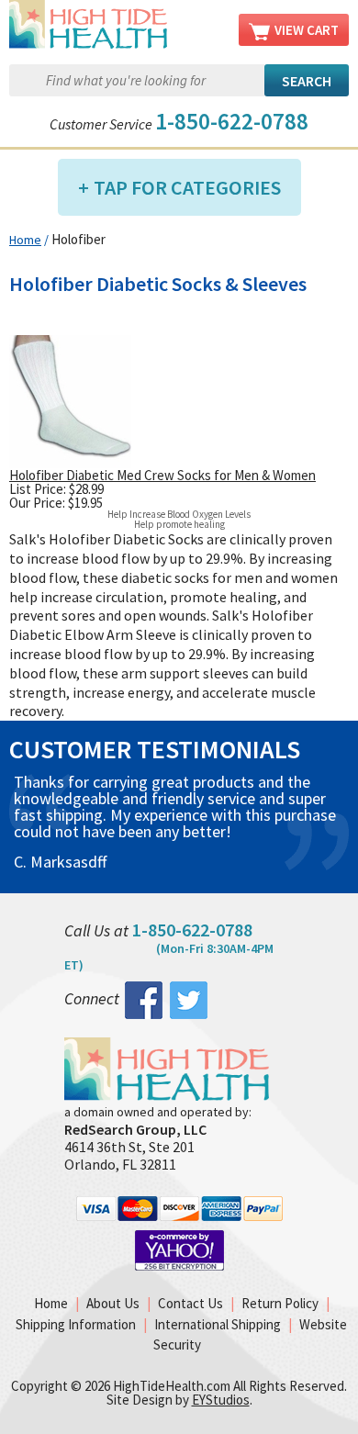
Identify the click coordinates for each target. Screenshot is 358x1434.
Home (25, 239)
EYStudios (221, 1399)
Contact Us (190, 1303)
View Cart (306, 30)
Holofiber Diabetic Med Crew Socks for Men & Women (162, 475)
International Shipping (217, 1324)
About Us (113, 1303)
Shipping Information (76, 1324)
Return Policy (280, 1303)
